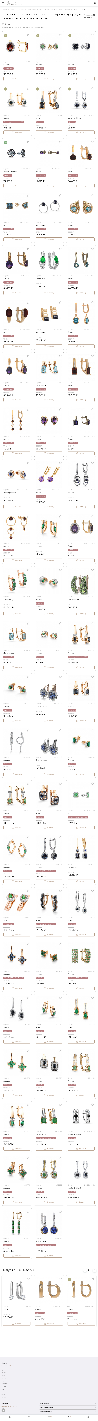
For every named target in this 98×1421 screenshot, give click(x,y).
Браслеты (4, 1370)
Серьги (6, 62)
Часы (3, 1394)
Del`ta (5, 1309)
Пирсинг (4, 1381)
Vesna (70, 814)
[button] (94, 1270)
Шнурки (4, 1397)
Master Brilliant (74, 118)
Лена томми (41, 386)
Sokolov (6, 65)
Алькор (39, 65)
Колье (3, 1375)
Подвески (4, 1383)
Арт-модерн (41, 1241)
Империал (72, 867)
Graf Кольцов (73, 600)
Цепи (3, 1392)
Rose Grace (40, 279)
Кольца (4, 1378)
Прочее (4, 1386)
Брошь (4, 1372)
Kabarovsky (41, 225)
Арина (38, 172)
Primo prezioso (9, 493)
